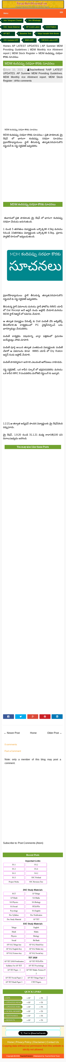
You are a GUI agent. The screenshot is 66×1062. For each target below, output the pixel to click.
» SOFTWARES (11, 1016)
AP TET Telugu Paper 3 (36, 978)
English (36, 927)
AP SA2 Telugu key (14, 945)
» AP (28, 998)
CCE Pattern (51, 27)
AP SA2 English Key (14, 949)
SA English (36, 911)
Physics (14, 936)
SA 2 (36, 873)
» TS (41, 998)
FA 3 (14, 869)
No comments (24, 80)
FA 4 (36, 869)
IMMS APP (29, 40)
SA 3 (14, 877)
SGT (14, 894)
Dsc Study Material (14, 919)
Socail (14, 940)
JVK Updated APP (10, 40)
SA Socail (13, 906)
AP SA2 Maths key (36, 949)
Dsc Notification (36, 915)
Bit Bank (36, 940)
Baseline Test (25, 34)
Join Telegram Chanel (12, 20)
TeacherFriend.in (26, 1056)
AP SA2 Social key (36, 953)
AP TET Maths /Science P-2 (36, 972)
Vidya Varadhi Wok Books (48, 34)
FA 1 (14, 865)
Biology (36, 936)
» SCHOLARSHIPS (13, 1011)
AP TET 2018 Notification (14, 961)
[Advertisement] (33, 105)
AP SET (6, 34)
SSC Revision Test (36, 882)
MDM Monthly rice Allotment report (24, 77)
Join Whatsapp (34, 20)
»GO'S (7, 998)
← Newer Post (12, 733)
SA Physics (14, 902)
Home (33, 733)
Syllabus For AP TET (14, 966)
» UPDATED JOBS (12, 1007)
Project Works (14, 882)
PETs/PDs (36, 906)
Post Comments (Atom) (30, 843)
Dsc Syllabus (14, 915)
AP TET (36, 919)
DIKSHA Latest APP (49, 40)
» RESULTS (10, 1020)
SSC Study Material (11, 27)
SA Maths (36, 898)
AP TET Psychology (36, 966)
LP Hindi (14, 898)
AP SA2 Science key (14, 953)
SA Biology (36, 902)
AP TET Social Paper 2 (13, 978)
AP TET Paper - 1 (14, 970)
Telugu (14, 927)
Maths (36, 932)
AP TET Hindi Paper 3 (14, 982)
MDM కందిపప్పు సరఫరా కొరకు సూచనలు (29, 63)
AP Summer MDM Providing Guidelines (39, 73)
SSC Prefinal (36, 877)
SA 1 (14, 873)
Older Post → (54, 733)
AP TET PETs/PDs (36, 961)
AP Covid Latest (32, 27)
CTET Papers (36, 982)
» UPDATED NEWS (13, 1002)
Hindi (14, 932)
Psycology (14, 911)
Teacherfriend (36, 69)
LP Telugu (36, 894)
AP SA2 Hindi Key (36, 945)
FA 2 (36, 865)
